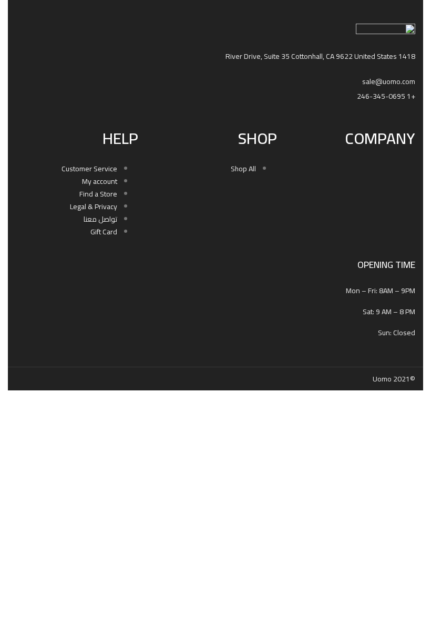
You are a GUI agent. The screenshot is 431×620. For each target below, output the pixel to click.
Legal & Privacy (93, 206)
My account (99, 181)
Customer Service (89, 168)
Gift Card (103, 232)
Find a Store (98, 194)
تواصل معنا (100, 219)
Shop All (243, 168)
